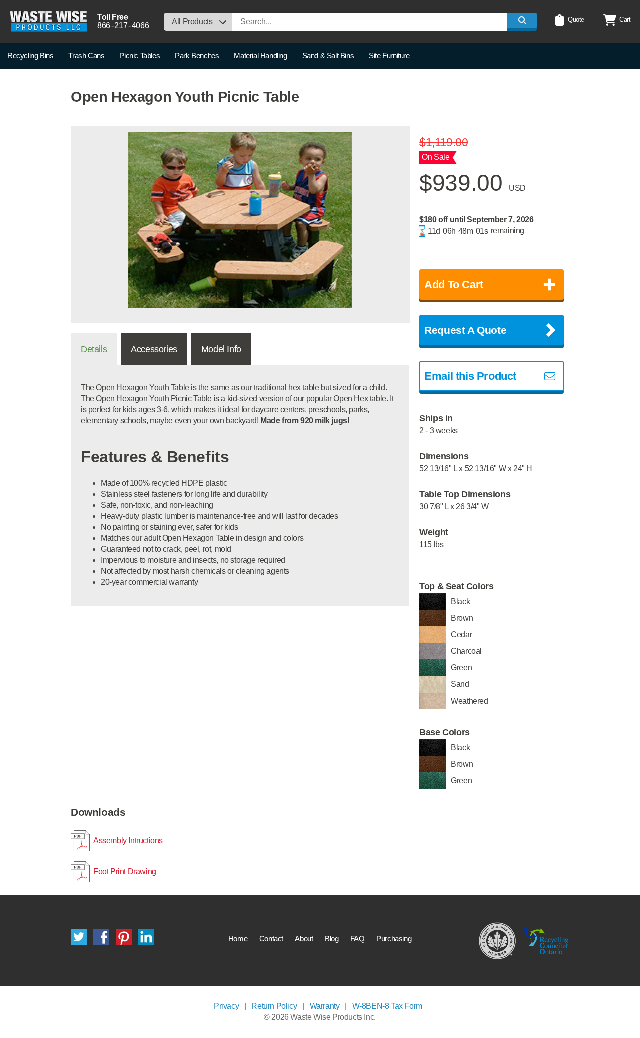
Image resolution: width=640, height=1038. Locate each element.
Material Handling (260, 55)
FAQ (357, 938)
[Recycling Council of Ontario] (546, 940)
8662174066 (123, 25)
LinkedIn (146, 937)
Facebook (102, 937)
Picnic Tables (140, 55)
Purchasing (394, 938)
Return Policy (274, 1006)
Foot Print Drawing (125, 871)
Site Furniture (389, 55)
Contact (272, 938)
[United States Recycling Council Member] (497, 940)
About (304, 938)
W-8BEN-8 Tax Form (387, 1006)
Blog (331, 938)
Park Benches (197, 55)
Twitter (79, 937)
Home (238, 938)
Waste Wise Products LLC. (49, 21)
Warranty (325, 1006)
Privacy (226, 1006)
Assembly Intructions (128, 840)
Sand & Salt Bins (328, 55)
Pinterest (124, 937)
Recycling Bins (31, 55)
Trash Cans (86, 55)
